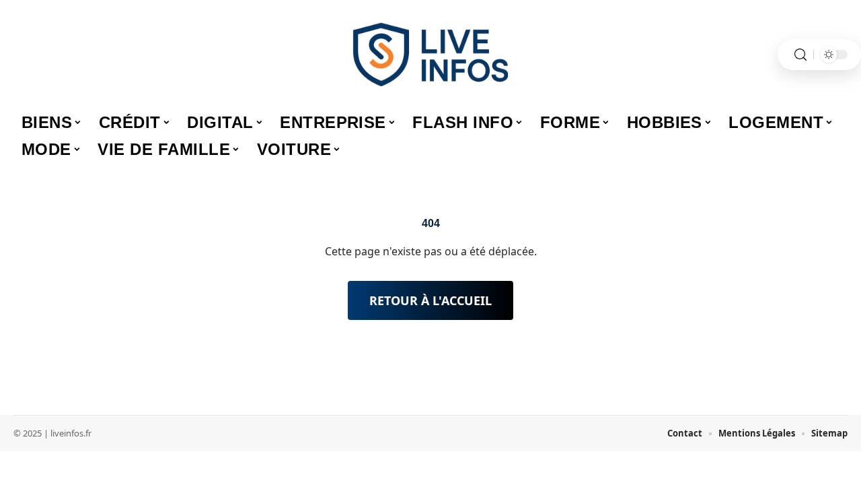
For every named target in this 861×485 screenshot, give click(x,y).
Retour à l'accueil (430, 300)
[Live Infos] (430, 54)
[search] (800, 54)
